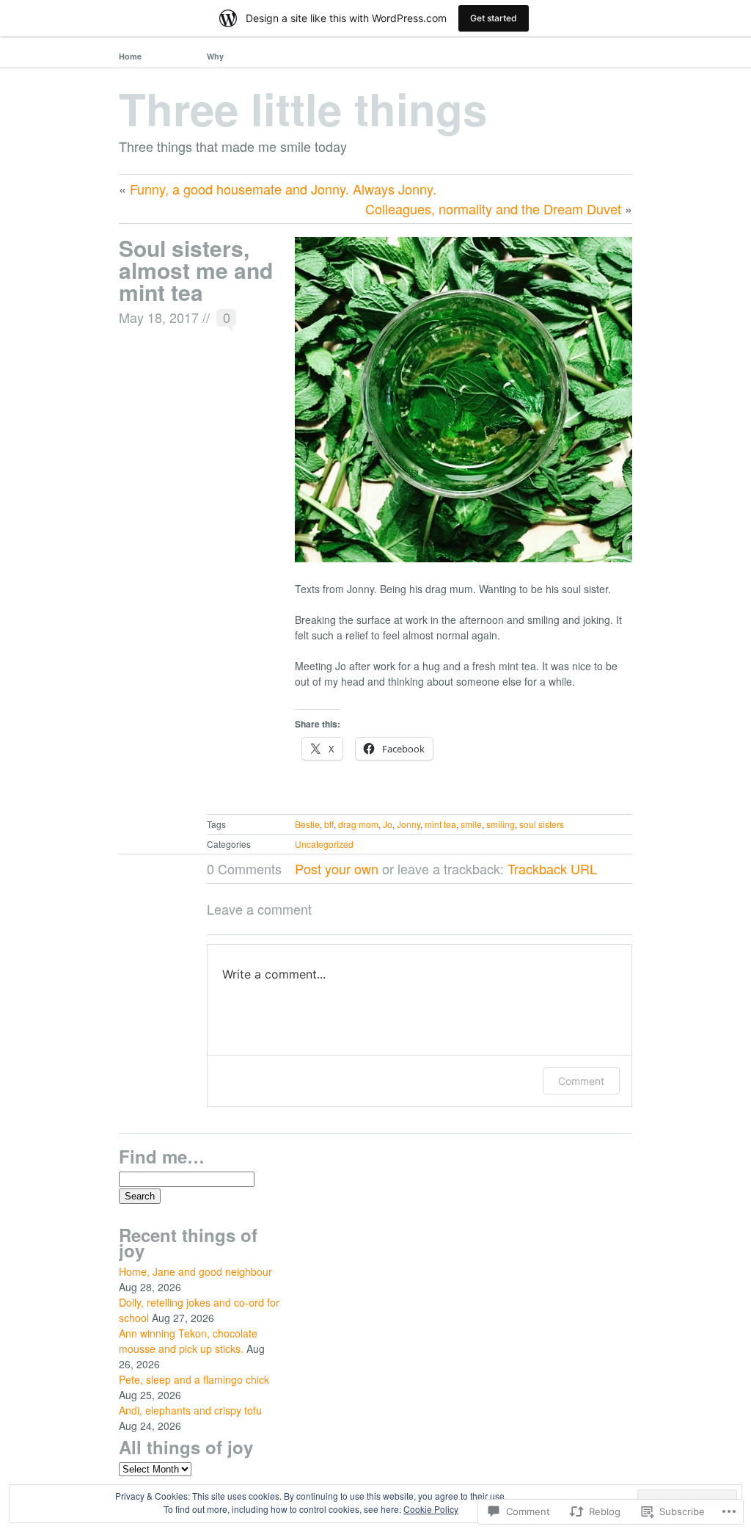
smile (471, 824)
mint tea (440, 824)
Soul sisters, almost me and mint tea (196, 270)
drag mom (358, 824)
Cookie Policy (430, 1509)
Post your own (336, 868)
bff (329, 824)
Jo (387, 824)
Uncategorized (324, 844)
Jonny (408, 824)
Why (215, 56)
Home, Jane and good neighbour (195, 1271)
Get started (493, 17)
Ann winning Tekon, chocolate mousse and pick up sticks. (188, 1341)
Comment (581, 1081)
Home (130, 56)
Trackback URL (552, 868)
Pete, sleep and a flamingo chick (194, 1379)
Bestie (307, 824)
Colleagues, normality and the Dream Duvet (493, 208)
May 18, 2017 (159, 317)
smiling (500, 824)
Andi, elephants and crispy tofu (190, 1410)
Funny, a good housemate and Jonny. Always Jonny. (283, 188)
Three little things (303, 107)
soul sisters (541, 824)
